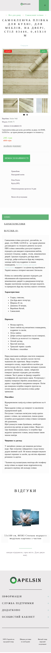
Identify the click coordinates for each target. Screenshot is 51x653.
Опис (7, 217)
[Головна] (3, 15)
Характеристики (14, 224)
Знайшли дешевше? (12, 146)
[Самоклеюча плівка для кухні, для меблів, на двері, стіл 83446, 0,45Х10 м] (25, 71)
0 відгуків (24, 45)
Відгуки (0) (11, 231)
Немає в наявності (16, 158)
